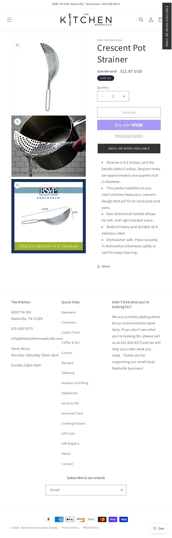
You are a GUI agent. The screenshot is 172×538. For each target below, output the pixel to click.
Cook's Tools (71, 332)
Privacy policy (70, 527)
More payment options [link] (129, 135)
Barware (67, 363)
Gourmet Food (72, 413)
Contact (67, 464)
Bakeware (69, 312)
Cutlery (67, 353)
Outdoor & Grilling (75, 383)
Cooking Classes (73, 423)
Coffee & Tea (70, 342)
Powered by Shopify (46, 527)
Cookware (69, 322)
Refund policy (91, 527)
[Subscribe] (121, 490)
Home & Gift (70, 403)
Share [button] (106, 266)
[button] (167, 26)
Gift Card (68, 433)
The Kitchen (27, 527)
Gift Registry (70, 443)
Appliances (69, 393)
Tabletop (68, 373)
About (66, 453)
